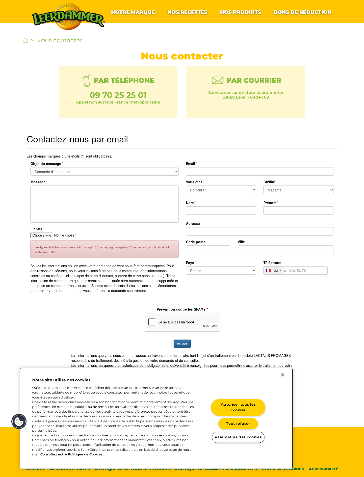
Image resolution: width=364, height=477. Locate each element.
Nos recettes (187, 12)
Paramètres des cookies (238, 437)
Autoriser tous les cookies (238, 407)
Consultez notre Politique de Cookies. (71, 454)
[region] (156, 418)
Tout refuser (238, 424)
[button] (19, 421)
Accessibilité (323, 469)
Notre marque (133, 12)
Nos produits (240, 12)
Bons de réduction (302, 12)
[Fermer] (282, 375)
